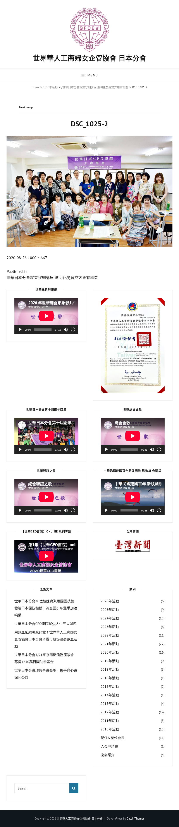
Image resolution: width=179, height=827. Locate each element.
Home (35, 87)
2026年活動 (110, 601)
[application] (46, 316)
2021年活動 (110, 644)
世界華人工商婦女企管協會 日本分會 (89, 57)
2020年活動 (50, 87)
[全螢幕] (73, 329)
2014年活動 (110, 695)
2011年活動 (110, 720)
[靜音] (66, 329)
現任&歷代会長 (112, 737)
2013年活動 (110, 703)
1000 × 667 (37, 257)
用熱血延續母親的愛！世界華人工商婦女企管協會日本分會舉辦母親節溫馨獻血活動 (45, 639)
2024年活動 (110, 618)
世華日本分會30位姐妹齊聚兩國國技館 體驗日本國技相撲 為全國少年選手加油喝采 (45, 608)
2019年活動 (110, 661)
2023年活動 (110, 626)
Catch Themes (136, 818)
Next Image (26, 107)
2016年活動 (110, 678)
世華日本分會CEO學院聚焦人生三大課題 (45, 623)
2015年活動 (110, 686)
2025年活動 (110, 609)
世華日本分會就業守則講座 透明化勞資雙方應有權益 (95, 87)
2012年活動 (110, 712)
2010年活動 (110, 729)
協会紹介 (108, 755)
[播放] (20, 329)
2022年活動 (110, 635)
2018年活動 (110, 669)
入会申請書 (109, 746)
